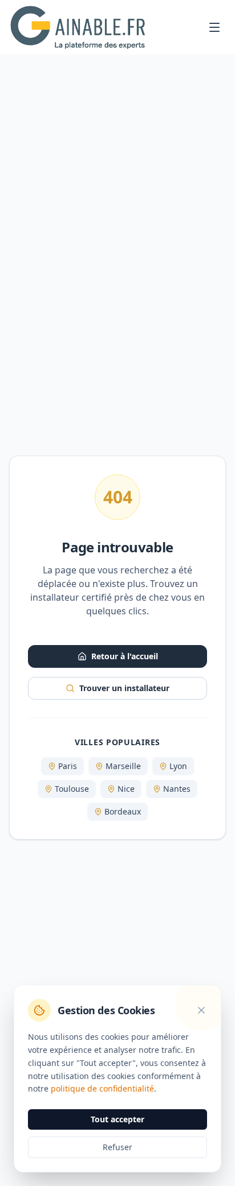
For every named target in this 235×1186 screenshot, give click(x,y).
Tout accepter (117, 1119)
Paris (67, 766)
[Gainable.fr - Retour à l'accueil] (77, 27)
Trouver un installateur (124, 688)
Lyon (178, 766)
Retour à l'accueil (124, 656)
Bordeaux (122, 811)
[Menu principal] (214, 27)
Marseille (123, 766)
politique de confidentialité (102, 1088)
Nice (126, 788)
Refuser (117, 1147)
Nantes (177, 788)
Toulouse (72, 788)
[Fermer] (201, 1010)
